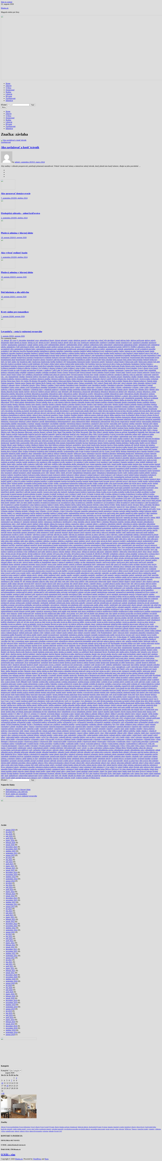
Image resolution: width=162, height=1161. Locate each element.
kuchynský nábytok (8, 490)
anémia (35, 345)
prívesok (99, 609)
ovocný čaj (97, 571)
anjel (46, 345)
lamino (156, 496)
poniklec (9, 594)
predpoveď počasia (8, 603)
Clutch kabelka (59, 385)
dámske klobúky (110, 389)
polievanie (129, 590)
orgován (73, 567)
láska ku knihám (39, 498)
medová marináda (23, 520)
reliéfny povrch (31, 628)
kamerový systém (70, 468)
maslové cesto (37, 517)
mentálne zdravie (84, 522)
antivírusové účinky (27, 347)
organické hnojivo (39, 567)
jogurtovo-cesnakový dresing (54, 466)
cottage (22, 387)
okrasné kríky (129, 560)
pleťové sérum (18, 586)
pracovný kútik (102, 599)
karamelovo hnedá (136, 468)
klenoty (52, 473)
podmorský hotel (106, 588)
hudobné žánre (131, 449)
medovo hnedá (52, 520)
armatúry (88, 347)
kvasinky (39, 494)
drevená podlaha (132, 411)
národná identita (20, 539)
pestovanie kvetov (95, 579)
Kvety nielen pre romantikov (15, 312)
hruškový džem (72, 449)
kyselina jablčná (142, 494)
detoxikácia (143, 396)
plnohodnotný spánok (43, 586)
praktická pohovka (144, 599)
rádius (3, 618)
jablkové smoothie (61, 458)
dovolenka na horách (21, 411)
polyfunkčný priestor (76, 592)
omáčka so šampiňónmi (42, 562)
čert (23, 375)
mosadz (132, 530)
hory (74, 447)
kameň (61, 468)
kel (123, 471)
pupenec (87, 616)
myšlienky (28, 535)
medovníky (42, 520)
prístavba (66, 609)
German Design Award (38, 439)
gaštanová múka (148, 434)
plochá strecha (79, 586)
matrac (152, 517)
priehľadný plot (115, 605)
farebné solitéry (94, 428)
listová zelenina (60, 507)
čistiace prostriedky (86, 383)
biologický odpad (112, 362)
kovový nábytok (116, 481)
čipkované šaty (77, 381)
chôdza (146, 377)
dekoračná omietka (8, 394)
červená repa (88, 375)
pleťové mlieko (6, 586)
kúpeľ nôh (111, 490)
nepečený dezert (36, 545)
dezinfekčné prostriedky (134, 398)
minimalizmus (115, 526)
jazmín (24, 462)
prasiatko (66, 601)
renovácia (40, 628)
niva (2, 549)
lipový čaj (31, 507)
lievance (136, 505)
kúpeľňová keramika (130, 490)
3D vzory (13, 340)
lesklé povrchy (19, 500)
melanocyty (18, 522)
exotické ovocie (22, 426)
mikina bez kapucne (57, 524)
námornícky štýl (128, 537)
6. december (21, 340)
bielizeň (146, 360)
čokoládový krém (7, 387)
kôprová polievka (129, 479)
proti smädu (62, 611)
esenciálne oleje (115, 424)
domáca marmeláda (129, 402)
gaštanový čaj (71, 436)
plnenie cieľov (29, 586)
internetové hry (107, 456)
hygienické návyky (97, 451)
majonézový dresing (111, 511)
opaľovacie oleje (122, 562)
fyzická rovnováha (117, 434)
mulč (124, 532)
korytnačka (71, 481)
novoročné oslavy (115, 549)
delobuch (20, 396)
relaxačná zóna (19, 628)
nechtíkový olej (45, 543)
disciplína (70, 400)
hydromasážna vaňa (71, 451)
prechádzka (132, 601)
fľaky (55, 432)
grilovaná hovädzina (152, 439)
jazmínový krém (82, 462)
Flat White (76, 432)
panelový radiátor (19, 575)
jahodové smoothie (122, 458)
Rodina (8, 92)
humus (154, 449)
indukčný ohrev (27, 453)
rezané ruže (15, 631)
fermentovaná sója (80, 430)
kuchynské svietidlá (138, 488)
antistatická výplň (13, 347)
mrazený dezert (67, 532)
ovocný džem (118, 571)
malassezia (26, 513)
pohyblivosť (42, 590)
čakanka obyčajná (87, 370)
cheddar (22, 377)
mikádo (46, 524)
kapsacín (112, 468)
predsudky (36, 603)
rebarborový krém (14, 622)
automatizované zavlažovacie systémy (91, 349)
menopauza (48, 522)
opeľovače (142, 562)
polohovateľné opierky (24, 592)
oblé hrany (100, 552)
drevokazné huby (85, 413)
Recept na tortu (56, 624)
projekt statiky (30, 611)
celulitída (23, 372)
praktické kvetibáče (14, 601)
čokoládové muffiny (99, 385)
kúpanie (99, 490)
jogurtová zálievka (36, 466)
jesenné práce (14, 466)
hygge (81, 451)
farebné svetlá (106, 428)
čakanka (77, 370)
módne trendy (6, 530)
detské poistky (73, 398)
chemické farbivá (31, 377)
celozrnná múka (13, 372)
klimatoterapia (111, 473)
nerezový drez (12, 547)
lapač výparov (22, 498)
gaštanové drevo (47, 436)
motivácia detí (140, 530)
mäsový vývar (70, 517)
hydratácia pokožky (56, 451)
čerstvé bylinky (109, 372)
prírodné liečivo (111, 607)
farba (102, 426)
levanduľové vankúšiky (84, 503)
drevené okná (155, 411)
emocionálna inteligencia (151, 421)
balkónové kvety (98, 351)
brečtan (143, 364)
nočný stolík (92, 549)
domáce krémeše (130, 404)
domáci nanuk (92, 409)
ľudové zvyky (87, 509)
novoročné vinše (129, 549)
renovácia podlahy (66, 628)
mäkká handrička (132, 511)
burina (144, 366)
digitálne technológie (44, 400)
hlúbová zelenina (58, 445)
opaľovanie (133, 562)
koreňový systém (46, 481)
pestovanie (69, 579)
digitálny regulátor (60, 400)
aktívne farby (125, 340)
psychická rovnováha (125, 613)
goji (107, 439)
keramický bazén (145, 471)
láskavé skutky (50, 498)
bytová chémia (106, 368)
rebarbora (133, 620)
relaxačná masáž (7, 628)
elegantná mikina (109, 419)
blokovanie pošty (131, 362)
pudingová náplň (64, 616)
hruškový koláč (84, 449)
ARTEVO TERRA (129, 347)
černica (59, 372)
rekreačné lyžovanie (114, 626)
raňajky (35, 620)
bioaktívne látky (26, 362)
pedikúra (118, 577)
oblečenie (108, 552)
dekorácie (104, 392)
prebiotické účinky (121, 601)
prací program (65, 599)
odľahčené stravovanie (139, 556)
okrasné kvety (139, 560)
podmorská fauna (80, 588)
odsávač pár (56, 558)
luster (139, 509)
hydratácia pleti (42, 451)
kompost (45, 477)
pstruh (114, 613)
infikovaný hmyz (80, 453)
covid (27, 387)
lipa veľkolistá (21, 507)
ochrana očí (16, 556)
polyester (64, 592)
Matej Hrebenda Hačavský (113, 517)
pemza (152, 577)
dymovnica (16, 417)
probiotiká (106, 609)
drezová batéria (121, 413)
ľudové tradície (76, 509)
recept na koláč (90, 622)
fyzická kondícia (103, 434)
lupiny (134, 509)
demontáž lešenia (31, 396)
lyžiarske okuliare (7, 511)
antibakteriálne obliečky (57, 345)
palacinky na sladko (109, 573)
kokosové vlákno (72, 475)
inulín (142, 456)
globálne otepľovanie (97, 439)
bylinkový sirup (74, 368)
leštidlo (58, 500)
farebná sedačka (53, 428)
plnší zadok (69, 586)
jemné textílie (116, 464)
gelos (135, 436)
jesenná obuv (137, 464)
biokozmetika (72, 362)
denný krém (76, 396)
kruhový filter (111, 485)
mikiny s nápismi (86, 524)
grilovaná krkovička (8, 441)
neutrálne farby (62, 547)
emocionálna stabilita (9, 424)
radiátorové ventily (152, 616)
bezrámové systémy (67, 360)
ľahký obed (76, 496)
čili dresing (33, 381)
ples (71, 584)
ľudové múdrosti (27, 509)
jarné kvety (97, 460)
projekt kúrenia (19, 611)
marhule (32, 515)
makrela (18, 513)
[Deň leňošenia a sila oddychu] (8, 288)
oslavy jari (5, 569)
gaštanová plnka (7, 436)
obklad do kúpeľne (89, 552)
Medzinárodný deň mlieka (106, 520)
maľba (32, 513)
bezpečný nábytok (53, 360)
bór (86, 364)
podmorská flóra (94, 588)
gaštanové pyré (59, 436)
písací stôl (53, 581)
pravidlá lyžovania (98, 601)
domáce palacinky (38, 407)
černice (65, 372)
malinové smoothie (43, 513)
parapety (111, 575)
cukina (83, 387)
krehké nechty (147, 483)
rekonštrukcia (60, 626)
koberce (4, 475)
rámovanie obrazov (25, 620)
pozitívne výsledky (43, 599)
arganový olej (80, 347)
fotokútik (141, 432)
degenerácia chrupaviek (81, 392)
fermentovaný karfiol (131, 430)
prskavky (14, 613)
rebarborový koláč (144, 620)
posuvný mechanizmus (100, 596)
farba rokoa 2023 (26, 428)
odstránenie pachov (88, 558)
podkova (21, 588)
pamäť (154, 573)
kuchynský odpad (22, 490)
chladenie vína (104, 377)
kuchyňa (4, 488)
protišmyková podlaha (142, 611)
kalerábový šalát (52, 468)
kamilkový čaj (83, 468)
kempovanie (134, 471)
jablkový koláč (95, 458)
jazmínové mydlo (58, 462)
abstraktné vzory (33, 340)
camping (111, 370)
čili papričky (42, 381)
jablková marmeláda (35, 458)
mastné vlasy (93, 517)
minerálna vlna (70, 526)
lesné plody (38, 500)
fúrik (95, 434)
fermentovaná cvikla (34, 430)
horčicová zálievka (19, 447)
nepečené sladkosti (23, 545)
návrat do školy (106, 541)
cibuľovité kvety (133, 379)
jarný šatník (137, 460)
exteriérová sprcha (49, 426)
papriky (69, 575)
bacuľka (23, 351)
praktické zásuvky (29, 601)
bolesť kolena (59, 364)
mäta (100, 517)
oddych (108, 556)
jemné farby (106, 464)
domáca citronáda (77, 402)
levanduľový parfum (12, 505)
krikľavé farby (85, 485)
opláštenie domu (7, 564)
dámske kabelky (98, 389)
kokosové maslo (47, 475)
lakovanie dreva (96, 496)
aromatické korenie (115, 347)
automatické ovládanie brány (25, 349)
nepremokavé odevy (114, 545)
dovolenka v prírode (51, 411)
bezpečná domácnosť (99, 357)
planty (109, 581)
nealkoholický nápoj (150, 541)
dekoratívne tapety (117, 394)
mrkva (98, 532)
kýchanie (90, 494)
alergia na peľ (33, 343)
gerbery (26, 439)
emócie (138, 421)
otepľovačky (56, 569)
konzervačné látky (85, 479)
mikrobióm (111, 524)
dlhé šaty (137, 400)
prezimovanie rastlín (90, 605)
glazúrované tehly (82, 439)
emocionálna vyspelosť (25, 424)
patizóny (60, 577)
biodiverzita (45, 362)
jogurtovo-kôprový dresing (97, 466)
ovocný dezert (107, 571)
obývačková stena (78, 554)
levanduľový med (141, 503)
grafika (120, 439)
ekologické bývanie (144, 417)
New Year (121, 547)
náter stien (24, 541)
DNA (12, 402)
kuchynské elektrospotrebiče (103, 488)
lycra (158, 509)
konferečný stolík (146, 477)
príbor (101, 605)
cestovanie (147, 375)
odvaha (121, 558)
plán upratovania (91, 581)
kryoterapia (151, 485)
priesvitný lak (148, 605)
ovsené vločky (25, 573)
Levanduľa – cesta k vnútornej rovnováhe (21, 331)
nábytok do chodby (61, 535)
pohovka (19, 590)
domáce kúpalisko (144, 404)
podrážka (149, 588)
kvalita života (130, 492)
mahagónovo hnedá (95, 511)
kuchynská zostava (85, 488)
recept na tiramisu (43, 624)
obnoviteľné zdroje (135, 552)
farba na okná (142, 426)
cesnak (96, 375)
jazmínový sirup (133, 462)
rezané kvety (5, 631)
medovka (34, 520)
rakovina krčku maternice (65, 618)
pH (24, 581)
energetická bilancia (74, 424)
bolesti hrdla (69, 364)
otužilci (69, 569)
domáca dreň (90, 402)
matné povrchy (144, 517)
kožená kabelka (154, 481)
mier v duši (16, 524)
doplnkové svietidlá (134, 409)
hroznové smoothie (40, 449)
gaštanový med (107, 436)
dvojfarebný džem (132, 415)
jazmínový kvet (94, 462)
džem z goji (45, 417)
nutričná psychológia (15, 552)
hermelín (78, 443)
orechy (154, 564)
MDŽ (14, 520)
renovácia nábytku (52, 628)
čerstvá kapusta (85, 372)
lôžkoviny (146, 507)
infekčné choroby (66, 453)
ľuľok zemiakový (107, 509)
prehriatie (52, 603)
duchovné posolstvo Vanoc (53, 415)
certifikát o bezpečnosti (33, 375)
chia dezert (43, 377)
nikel (158, 547)
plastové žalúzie (118, 581)
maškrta (29, 517)
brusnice (79, 366)
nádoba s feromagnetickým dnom (145, 535)
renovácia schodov (96, 628)
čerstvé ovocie (131, 372)
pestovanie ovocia (109, 579)
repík (112, 628)
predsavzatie (20, 603)
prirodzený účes (56, 609)
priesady (140, 605)
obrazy (149, 552)
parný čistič (147, 575)
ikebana (124, 451)
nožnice (4, 552)
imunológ (4, 453)
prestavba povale (143, 603)
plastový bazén (129, 581)
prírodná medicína (68, 607)
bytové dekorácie (118, 368)
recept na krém (102, 622)
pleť (132, 584)
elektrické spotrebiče (152, 419)
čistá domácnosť (90, 381)
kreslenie (70, 485)
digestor (23, 400)
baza (101, 353)
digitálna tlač (31, 400)
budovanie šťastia (118, 366)
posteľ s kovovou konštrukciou (45, 596)
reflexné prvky (144, 624)
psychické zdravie (16, 616)
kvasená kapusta (16, 494)
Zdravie (9, 86)
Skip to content (6, 2)
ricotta (63, 631)
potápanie (151, 596)
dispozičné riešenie (82, 400)
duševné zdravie (103, 415)
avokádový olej (6, 351)
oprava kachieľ (41, 564)
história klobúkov (122, 443)
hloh (50, 445)
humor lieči (147, 449)
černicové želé (74, 372)
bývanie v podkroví (44, 370)
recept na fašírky (78, 622)
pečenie (105, 577)
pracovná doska (77, 599)
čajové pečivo (68, 370)
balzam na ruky (130, 351)
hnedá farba (95, 445)
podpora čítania (139, 588)
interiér (19, 456)
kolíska (9, 477)
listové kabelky (72, 507)
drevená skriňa (144, 411)
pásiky (10, 577)
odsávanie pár (66, 558)
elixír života (115, 421)
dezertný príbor (96, 398)
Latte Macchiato (63, 498)
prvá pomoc (71, 613)
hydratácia (32, 451)
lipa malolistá (11, 507)
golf (110, 439)
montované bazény (98, 530)
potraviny (4, 599)
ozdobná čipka (46, 573)
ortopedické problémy (85, 567)
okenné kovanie (36, 560)
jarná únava (77, 460)
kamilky (92, 468)
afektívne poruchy (80, 340)
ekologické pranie (30, 419)
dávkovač (34, 392)
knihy (125, 473)
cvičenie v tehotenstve (123, 387)
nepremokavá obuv (65, 545)
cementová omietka (34, 372)
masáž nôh (139, 515)
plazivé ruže (51, 584)
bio (18, 362)
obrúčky (156, 552)
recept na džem (66, 622)
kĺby (47, 473)
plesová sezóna (114, 584)
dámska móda (86, 389)
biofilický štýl (61, 362)
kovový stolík (137, 481)
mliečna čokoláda (139, 526)
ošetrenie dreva (118, 567)
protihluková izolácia (94, 611)
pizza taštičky (80, 581)
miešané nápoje (26, 524)
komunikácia (79, 477)
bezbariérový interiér (8, 357)
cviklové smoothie (14, 389)
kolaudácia (144, 475)
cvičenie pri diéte (108, 387)
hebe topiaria (61, 443)
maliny (65, 513)
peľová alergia (132, 577)
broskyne (33, 366)
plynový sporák (129, 586)
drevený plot (45, 413)
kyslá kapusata (14, 496)
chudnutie (96, 379)
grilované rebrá (72, 441)
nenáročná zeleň (80, 543)
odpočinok (26, 558)
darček (21, 392)
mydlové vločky (18, 535)
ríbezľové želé (55, 631)
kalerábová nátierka (23, 468)
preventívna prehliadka (23, 605)
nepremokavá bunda (50, 545)
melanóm (26, 522)
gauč (130, 436)
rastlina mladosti (78, 620)
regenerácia (5, 626)
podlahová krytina (53, 588)
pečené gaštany (83, 577)
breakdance (135, 364)
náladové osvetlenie (113, 537)
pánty (58, 575)
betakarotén (34, 355)
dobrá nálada (19, 402)
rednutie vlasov (90, 624)
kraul (115, 483)
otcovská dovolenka (43, 569)
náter (116, 539)
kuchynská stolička (56, 488)
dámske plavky (122, 389)
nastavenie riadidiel (77, 539)
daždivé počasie (44, 392)
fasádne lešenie (134, 428)
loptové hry (121, 507)
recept (32, 622)
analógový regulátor (107, 343)
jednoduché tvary (83, 464)
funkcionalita (23, 434)
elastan (88, 419)
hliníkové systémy (24, 445)
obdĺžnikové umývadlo (36, 552)
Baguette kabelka (32, 351)
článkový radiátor (47, 385)
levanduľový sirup (27, 505)
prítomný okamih (76, 609)
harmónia (144, 441)
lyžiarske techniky (21, 511)
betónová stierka (66, 355)
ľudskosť (96, 509)
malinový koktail (56, 513)
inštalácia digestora (109, 453)
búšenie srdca (153, 366)
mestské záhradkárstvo (145, 522)
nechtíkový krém (33, 543)
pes (49, 579)
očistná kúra (87, 556)
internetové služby (120, 456)
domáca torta (30, 404)
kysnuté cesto (30, 496)
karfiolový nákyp (12, 471)
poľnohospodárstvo (8, 592)
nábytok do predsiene (77, 535)
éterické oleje (148, 424)
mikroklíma (151, 524)
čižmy (38, 385)
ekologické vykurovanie (47, 419)
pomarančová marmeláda (125, 592)
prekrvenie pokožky (78, 603)
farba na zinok (6, 428)
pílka (47, 581)
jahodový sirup (24, 460)
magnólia (84, 511)
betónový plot (89, 355)
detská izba (152, 396)
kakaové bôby (155, 466)
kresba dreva (62, 485)
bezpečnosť (125, 357)
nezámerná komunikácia (134, 547)
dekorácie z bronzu (135, 392)
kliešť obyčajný (67, 473)
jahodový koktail (11, 460)
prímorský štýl (11, 607)
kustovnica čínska (94, 492)
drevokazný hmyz (99, 413)
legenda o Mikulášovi (151, 498)
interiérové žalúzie (81, 456)
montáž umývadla (84, 530)
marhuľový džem (58, 515)
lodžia (80, 507)
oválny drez (144, 569)
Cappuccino (128, 370)
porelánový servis (104, 594)
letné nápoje (127, 500)
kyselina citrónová (112, 494)
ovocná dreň (17, 571)
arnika (94, 347)
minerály (91, 526)
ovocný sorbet (10, 573)
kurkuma (71, 492)
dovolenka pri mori (37, 411)
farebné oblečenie (81, 428)
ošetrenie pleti (130, 567)
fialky (145, 430)
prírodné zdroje (17, 609)
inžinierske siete (151, 456)
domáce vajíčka (152, 407)
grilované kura (35, 441)
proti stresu (82, 611)
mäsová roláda (59, 517)
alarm (12, 343)
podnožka (129, 588)
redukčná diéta (116, 624)
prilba (3, 607)
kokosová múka (34, 475)
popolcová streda (42, 594)
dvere (123, 415)
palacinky (98, 573)
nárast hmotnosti (7, 539)
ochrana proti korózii (42, 556)
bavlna (96, 353)
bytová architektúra (93, 368)
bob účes (4, 364)
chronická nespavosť (84, 379)
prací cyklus (55, 599)
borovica (99, 364)
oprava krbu (51, 564)
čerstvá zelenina (98, 372)
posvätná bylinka (115, 596)
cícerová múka (144, 379)
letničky (13, 503)
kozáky (145, 481)
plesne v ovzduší (102, 584)
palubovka (147, 573)
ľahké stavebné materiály (61, 496)
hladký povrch (145, 443)
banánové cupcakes (8, 353)
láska (30, 498)
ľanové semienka (10, 498)
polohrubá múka (54, 592)
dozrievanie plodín (82, 411)
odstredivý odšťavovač (104, 558)
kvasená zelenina (29, 494)
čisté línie (107, 381)
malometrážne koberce (77, 513)
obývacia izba (58, 554)
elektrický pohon (25, 421)
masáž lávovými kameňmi (125, 515)
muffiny (119, 532)
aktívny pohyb (150, 340)
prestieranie (154, 603)
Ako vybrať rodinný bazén (14, 252)
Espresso (125, 424)
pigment (28, 581)
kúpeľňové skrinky (8, 492)
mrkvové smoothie (108, 532)
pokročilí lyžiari (96, 590)
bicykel (94, 360)
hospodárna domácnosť (85, 447)
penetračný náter (29, 579)
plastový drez (141, 581)
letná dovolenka (68, 500)
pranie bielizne (41, 601)
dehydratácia (95, 392)
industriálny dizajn (40, 453)
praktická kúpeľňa (129, 599)
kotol (101, 481)
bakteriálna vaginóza (72, 351)
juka (119, 466)
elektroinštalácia (51, 421)
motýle (154, 530)
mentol (93, 522)
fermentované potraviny (114, 430)
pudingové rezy (77, 616)
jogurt (26, 466)
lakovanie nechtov (109, 496)
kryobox (133, 485)
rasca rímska (52, 620)
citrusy (17, 385)
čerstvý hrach (6, 375)
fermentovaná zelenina (96, 430)
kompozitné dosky (67, 477)
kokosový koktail (86, 475)
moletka (41, 530)
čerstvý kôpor (16, 375)
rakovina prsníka (120, 618)
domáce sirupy (88, 407)
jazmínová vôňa (45, 462)
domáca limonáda (114, 402)
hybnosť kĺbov (16, 451)
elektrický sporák (38, 421)
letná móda (78, 500)
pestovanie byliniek (80, 579)
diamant (4, 400)
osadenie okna (99, 567)
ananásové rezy (126, 343)
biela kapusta (118, 360)
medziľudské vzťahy (66, 520)
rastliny (99, 620)
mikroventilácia (31, 526)
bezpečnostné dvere (151, 357)
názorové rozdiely (119, 541)
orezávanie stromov (25, 567)
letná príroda (87, 500)
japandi (38, 460)
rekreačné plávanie (129, 626)
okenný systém (61, 560)
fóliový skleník (102, 432)
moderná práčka (118, 528)
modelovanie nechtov (87, 528)
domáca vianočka (42, 404)
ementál (133, 421)
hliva (46, 445)
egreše (95, 417)
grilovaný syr (102, 441)
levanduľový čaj (100, 503)
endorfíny (62, 424)
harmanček (136, 441)
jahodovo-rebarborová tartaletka (141, 458)
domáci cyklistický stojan (23, 409)
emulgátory (45, 424)
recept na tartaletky (29, 624)
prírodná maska (55, 607)
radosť (8, 618)
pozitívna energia (15, 599)
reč (22, 622)
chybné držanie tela (119, 379)
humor (140, 449)
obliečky (115, 552)
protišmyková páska (125, 611)
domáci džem (38, 409)
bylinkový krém (61, 368)
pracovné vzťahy (89, 599)
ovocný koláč (128, 571)
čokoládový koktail (145, 385)
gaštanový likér (95, 436)
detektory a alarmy (121, 396)
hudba (123, 449)
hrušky (92, 449)
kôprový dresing (143, 479)
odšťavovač (76, 558)
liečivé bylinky (109, 505)
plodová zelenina (92, 586)
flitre (91, 432)
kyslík (22, 496)
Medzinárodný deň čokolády (85, 520)
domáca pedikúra (143, 402)
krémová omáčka (33, 485)
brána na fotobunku (123, 364)
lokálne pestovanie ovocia (93, 507)
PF (21, 581)
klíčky (58, 473)
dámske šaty (133, 389)
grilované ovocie (60, 441)
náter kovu (132, 539)
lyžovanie (77, 511)
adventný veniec (67, 340)
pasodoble (28, 577)
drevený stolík (55, 413)
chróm (73, 379)
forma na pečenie (121, 432)
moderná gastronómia (103, 528)
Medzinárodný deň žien (144, 520)
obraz (145, 552)
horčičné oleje (6, 447)
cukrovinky (90, 387)
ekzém (82, 419)
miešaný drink (37, 524)
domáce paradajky (52, 407)
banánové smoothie (23, 353)
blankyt (122, 362)
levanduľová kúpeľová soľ (51, 503)
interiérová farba (29, 456)
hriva (25, 449)
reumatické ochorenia (148, 628)
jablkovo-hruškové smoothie (79, 458)
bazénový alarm (132, 353)
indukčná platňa (14, 453)
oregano (4, 567)
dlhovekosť (5, 402)
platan (14, 584)
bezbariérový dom (154, 355)
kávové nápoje (81, 471)
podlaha (43, 588)
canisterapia (119, 370)
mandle (122, 513)
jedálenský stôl (151, 462)
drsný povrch (155, 413)
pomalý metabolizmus (99, 592)
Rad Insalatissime (131, 616)
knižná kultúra (133, 473)
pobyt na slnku (150, 586)
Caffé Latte (56, 370)
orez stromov (12, 567)
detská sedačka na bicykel (21, 398)
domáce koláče (118, 404)
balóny (121, 351)
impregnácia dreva (134, 451)
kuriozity (64, 492)
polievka (137, 590)
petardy (150, 579)
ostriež (18, 569)
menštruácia (57, 522)
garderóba (128, 434)
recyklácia (72, 624)
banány (47, 353)
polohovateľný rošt (41, 592)
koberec (10, 475)
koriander (57, 481)
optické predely (62, 564)
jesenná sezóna (148, 464)
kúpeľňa (119, 490)
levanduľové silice (68, 503)
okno (96, 560)
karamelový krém (150, 468)
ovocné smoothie (74, 571)
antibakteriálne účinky (74, 345)
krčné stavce (136, 483)
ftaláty (3, 434)
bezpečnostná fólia (137, 357)
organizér (66, 567)
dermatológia (109, 396)
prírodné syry (137, 607)
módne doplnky (153, 528)
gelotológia (141, 436)
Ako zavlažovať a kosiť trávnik (20, 147)
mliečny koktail (30, 528)
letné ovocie (146, 500)
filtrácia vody (6, 432)
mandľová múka (131, 513)
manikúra (153, 513)
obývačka (67, 554)
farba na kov (132, 426)
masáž (113, 515)
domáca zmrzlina (68, 404)
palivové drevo (137, 573)
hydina (25, 451)
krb (130, 483)
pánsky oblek (43, 575)
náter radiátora (14, 541)
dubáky (29, 415)
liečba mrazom (87, 505)
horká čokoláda (37, 447)
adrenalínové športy (47, 340)
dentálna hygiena (88, 396)
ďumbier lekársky (77, 415)
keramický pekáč (25, 473)
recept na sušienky (15, 624)
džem (39, 417)
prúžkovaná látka (54, 613)
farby (45, 428)
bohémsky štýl (38, 364)
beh (151, 353)
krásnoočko (73, 483)
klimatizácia (101, 473)
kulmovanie (91, 490)
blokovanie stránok (146, 362)
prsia (8, 613)
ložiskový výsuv (136, 507)
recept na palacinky (129, 622)
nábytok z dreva (105, 535)
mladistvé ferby (126, 526)
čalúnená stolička (101, 370)
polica (123, 590)
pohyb (25, 590)
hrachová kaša (110, 447)
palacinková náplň (73, 573)
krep (55, 485)
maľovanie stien (113, 513)
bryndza (96, 366)
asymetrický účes (7, 349)
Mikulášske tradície (57, 526)
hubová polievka (114, 449)
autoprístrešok (129, 349)
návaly (88, 541)
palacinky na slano (124, 573)
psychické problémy (141, 613)
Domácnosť (10, 90)
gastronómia (123, 436)
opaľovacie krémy (109, 562)
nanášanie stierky (140, 537)
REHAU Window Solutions (43, 626)
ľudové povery (39, 509)
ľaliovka (120, 496)
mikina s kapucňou (72, 524)
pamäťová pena (7, 575)
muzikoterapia (6, 535)
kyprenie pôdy (99, 494)
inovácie (98, 453)
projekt (140, 609)
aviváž (137, 349)
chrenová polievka (58, 379)
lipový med (39, 507)
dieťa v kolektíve (13, 400)
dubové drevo (37, 415)
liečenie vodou (98, 505)
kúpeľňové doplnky (146, 490)
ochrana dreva (143, 554)
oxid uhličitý (36, 573)
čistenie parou (20, 383)
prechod (151, 601)
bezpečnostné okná (8, 360)
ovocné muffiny (62, 571)
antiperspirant (118, 345)
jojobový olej (113, 466)
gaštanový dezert (82, 436)
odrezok (48, 558)
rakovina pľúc (95, 618)
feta (140, 430)
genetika (149, 436)
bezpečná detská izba (83, 357)
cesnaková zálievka (121, 375)
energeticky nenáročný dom (92, 424)
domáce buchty (80, 404)
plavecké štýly (29, 584)
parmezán (138, 575)
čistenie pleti (30, 383)
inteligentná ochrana (142, 453)
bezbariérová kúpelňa (122, 355)
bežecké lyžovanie (59, 357)
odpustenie (34, 558)
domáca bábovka (64, 402)
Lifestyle (9, 94)
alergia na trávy (44, 343)
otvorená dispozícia (88, 569)
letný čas (19, 503)
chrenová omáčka (43, 379)
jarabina (57, 460)
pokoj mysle (68, 590)
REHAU (29, 626)
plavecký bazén (41, 584)
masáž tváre (148, 515)
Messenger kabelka (116, 522)
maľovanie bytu (100, 513)
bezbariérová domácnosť (104, 355)
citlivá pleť (117, 383)
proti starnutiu (72, 611)
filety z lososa (152, 430)
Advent (57, 340)
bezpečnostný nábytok (24, 360)
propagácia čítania (50, 611)
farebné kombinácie (67, 428)
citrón (135, 383)
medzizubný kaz (7, 522)
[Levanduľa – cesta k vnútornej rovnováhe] (8, 327)
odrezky (42, 558)
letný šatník (27, 503)
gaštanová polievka (21, 436)
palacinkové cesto (87, 573)
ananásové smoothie (140, 343)
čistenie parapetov (7, 383)
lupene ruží (127, 509)
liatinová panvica (40, 505)
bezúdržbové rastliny (83, 360)
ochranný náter (55, 556)
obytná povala (10, 554)
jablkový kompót (108, 458)
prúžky (63, 613)
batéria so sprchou (87, 353)
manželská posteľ (22, 515)
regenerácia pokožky (17, 626)
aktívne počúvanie (137, 340)
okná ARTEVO (73, 560)
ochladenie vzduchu (117, 554)
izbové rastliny (16, 458)
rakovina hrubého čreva (20, 618)
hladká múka (134, 443)
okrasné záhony (7, 562)
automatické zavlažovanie (66, 349)
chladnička (127, 377)
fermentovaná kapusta (50, 430)
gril (142, 439)
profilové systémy (131, 609)
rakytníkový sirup (10, 620)
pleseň (75, 584)
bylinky (83, 368)
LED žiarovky (137, 498)
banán (152, 351)
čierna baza (11, 381)
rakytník (130, 618)
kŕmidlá (94, 485)
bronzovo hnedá (24, 366)
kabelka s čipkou (138, 466)
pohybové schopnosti (55, 590)
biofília (53, 362)
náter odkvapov (152, 539)
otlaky (63, 569)
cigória (26, 381)
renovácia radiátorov (81, 628)
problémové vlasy (117, 609)
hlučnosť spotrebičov (73, 445)
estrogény (138, 424)
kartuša (56, 471)
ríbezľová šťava (44, 631)
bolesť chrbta (49, 364)
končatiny (135, 477)
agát (88, 340)
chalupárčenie (13, 377)
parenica (117, 575)
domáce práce (77, 407)
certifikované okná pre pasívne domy (57, 375)
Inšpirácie (9, 101)
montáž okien (72, 530)
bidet (99, 360)
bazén (112, 353)
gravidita (137, 439)
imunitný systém (153, 451)
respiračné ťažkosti (121, 628)
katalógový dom (65, 471)
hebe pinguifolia (49, 443)
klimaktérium (78, 473)
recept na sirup (142, 622)
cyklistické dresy (37, 389)
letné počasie (156, 500)
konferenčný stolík (8, 479)
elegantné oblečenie (123, 419)
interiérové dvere (54, 456)
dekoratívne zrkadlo (131, 394)
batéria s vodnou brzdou (71, 353)
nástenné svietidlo (107, 539)
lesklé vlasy (29, 500)
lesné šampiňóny (49, 500)
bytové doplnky (131, 368)
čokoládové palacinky (115, 385)
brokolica (13, 366)
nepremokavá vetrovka (81, 545)
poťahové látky (141, 596)
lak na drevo (85, 496)
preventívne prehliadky (41, 605)
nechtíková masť (20, 543)
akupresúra (5, 343)
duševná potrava (90, 415)
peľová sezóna (143, 577)
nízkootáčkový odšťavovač (32, 549)
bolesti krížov (80, 364)
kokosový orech (122, 475)
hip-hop (85, 443)
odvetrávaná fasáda (131, 558)
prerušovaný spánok (119, 603)
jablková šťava (48, 458)
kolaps (136, 475)
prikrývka (157, 605)
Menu (4, 107)
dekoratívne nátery (56, 394)
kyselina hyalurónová (127, 494)
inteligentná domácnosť (125, 453)
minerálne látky (82, 526)
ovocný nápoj (139, 571)
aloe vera (77, 343)
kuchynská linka (28, 488)
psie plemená (100, 613)
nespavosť (34, 547)
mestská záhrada (130, 522)
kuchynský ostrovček (56, 490)
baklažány (60, 351)
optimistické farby (89, 564)
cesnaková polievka (106, 375)
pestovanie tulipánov (123, 579)
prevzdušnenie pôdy (75, 605)
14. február (5, 340)
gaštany (116, 436)
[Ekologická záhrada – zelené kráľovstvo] (8, 209)
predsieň (28, 603)
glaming (72, 439)
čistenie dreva (128, 381)
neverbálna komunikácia (77, 547)
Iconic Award (110, 451)
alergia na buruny (20, 343)
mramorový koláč (47, 532)
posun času (87, 596)
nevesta (90, 547)
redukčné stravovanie (130, 624)
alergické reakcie (57, 343)
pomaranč (111, 592)
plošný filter (103, 586)
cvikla (146, 387)
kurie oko (56, 492)
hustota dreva (6, 451)
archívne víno (69, 347)
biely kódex (12, 362)
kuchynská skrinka (42, 488)
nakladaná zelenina (99, 537)
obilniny (68, 552)
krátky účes (108, 483)
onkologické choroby (94, 562)
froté (158, 432)
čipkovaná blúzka (65, 381)
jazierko (19, 462)
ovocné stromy (86, 571)
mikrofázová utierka (130, 524)
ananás (117, 343)
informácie (91, 453)
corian (16, 387)
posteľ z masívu (63, 596)
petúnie (17, 581)
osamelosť (109, 567)
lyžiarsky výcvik (46, 511)
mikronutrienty (6, 526)
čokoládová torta (72, 385)
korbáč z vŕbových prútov (16, 481)
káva (73, 471)
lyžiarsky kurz (34, 511)
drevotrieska (111, 413)
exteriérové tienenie (77, 426)
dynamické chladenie (28, 417)
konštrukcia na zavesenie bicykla (33, 479)
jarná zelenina (87, 460)
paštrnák (49, 577)
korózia (64, 481)
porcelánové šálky (75, 594)
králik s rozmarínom (61, 483)
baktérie (83, 351)
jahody (32, 460)
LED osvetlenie (117, 498)
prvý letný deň (81, 613)
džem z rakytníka (56, 417)
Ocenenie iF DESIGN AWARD (97, 554)
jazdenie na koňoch (8, 462)
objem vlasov (76, 552)
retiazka (132, 628)
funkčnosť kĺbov (86, 434)
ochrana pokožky (27, 556)
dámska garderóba (73, 389)
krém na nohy (10, 485)
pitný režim (70, 581)
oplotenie (17, 564)
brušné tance (70, 366)
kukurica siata (81, 490)
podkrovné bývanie (32, 588)
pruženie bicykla (41, 613)
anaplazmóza (12, 345)
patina (54, 577)
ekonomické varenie (63, 419)
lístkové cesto (49, 507)
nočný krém (82, 549)
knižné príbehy (144, 473)
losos (127, 507)
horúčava (69, 447)
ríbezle (34, 631)
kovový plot (127, 481)
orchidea (136, 564)
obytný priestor (46, 554)
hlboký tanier (12, 445)
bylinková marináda (8, 368)
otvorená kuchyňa (102, 569)
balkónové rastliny (112, 351)
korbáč (3, 481)
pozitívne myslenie (29, 599)
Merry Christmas (102, 522)
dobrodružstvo (30, 402)
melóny (41, 522)
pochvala (4, 588)
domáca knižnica (101, 402)
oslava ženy (153, 567)
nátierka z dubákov (35, 541)
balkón (89, 351)
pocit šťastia (12, 588)
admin (17, 162)
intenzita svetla (11, 456)
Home (8, 83)
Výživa (8, 88)
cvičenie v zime (138, 387)
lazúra (94, 498)
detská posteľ (6, 398)
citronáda (140, 383)
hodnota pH (128, 445)
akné (93, 340)
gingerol (56, 439)
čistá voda (100, 381)
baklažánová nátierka (48, 351)
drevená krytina (120, 411)
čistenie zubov (73, 383)
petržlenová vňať (7, 581)
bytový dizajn (143, 368)
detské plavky (62, 398)
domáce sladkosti (101, 407)
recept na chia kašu (53, 622)
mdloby (9, 520)
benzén (14, 355)
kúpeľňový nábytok (23, 492)
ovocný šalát (149, 571)
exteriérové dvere (62, 426)
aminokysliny (94, 343)
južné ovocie (126, 466)
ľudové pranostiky (53, 509)
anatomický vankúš (25, 345)
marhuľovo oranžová (44, 515)
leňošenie (9, 500)
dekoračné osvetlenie (23, 394)
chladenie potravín (91, 377)
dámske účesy (143, 389)
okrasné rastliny (151, 560)
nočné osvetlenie (49, 549)
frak (146, 432)
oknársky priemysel (86, 560)
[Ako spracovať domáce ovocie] (8, 189)
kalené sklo (5, 468)
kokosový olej (110, 475)
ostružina (24, 569)
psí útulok (91, 613)
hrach (102, 447)
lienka (118, 505)
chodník (140, 377)
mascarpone (5, 517)
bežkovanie (70, 357)
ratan (104, 620)
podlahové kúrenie (67, 588)
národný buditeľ (32, 539)
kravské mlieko (123, 483)
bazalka (106, 353)
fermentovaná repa (66, 430)
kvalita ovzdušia (118, 492)
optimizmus (100, 564)
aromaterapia (102, 347)
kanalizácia (99, 468)
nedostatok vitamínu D (60, 543)
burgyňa (139, 366)
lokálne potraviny (109, 507)
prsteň (20, 613)
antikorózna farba (96, 345)
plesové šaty (125, 584)
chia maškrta (59, 377)
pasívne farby (19, 577)
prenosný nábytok (93, 603)
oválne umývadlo (132, 569)
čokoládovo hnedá (131, 385)
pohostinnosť (10, 590)
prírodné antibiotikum (84, 607)
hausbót (13, 443)
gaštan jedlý (136, 434)
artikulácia (141, 347)
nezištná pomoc (150, 547)
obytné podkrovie (34, 554)
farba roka (16, 428)
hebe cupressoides (23, 443)
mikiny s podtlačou (100, 524)
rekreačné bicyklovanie (97, 626)
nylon (25, 552)
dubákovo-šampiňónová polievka (13, 415)
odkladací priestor (118, 556)
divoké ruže (93, 400)
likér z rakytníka (146, 505)
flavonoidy (85, 432)
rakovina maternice (82, 618)
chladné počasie (116, 377)
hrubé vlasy (61, 449)
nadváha (12, 537)
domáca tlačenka (18, 404)
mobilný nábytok (56, 528)
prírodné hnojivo (98, 607)
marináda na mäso (79, 515)
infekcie (57, 453)
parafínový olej (101, 575)
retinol (137, 628)
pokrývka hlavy (109, 590)
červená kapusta (77, 375)
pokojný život (78, 590)
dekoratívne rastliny (70, 394)
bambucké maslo (143, 351)
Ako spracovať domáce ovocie (15, 193)
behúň (9, 355)
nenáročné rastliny (93, 543)
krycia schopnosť (123, 485)
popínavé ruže (30, 594)
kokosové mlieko (59, 475)
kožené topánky (18, 483)
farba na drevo (110, 426)
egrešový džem (104, 417)
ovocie (9, 571)
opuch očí (117, 564)
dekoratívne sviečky (86, 394)
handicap (128, 441)
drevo (63, 413)
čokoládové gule (85, 385)
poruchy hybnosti (135, 594)
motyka (149, 530)
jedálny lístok (6, 464)
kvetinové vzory (63, 494)
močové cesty (68, 528)
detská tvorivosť (37, 398)
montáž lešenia (60, 530)
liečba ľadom (76, 505)
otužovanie (76, 569)
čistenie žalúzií (61, 383)
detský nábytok (85, 398)
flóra (94, 432)
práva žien (74, 601)
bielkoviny (153, 360)
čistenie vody (51, 383)
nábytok (50, 535)
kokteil (131, 475)
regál (152, 624)
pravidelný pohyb (84, 601)
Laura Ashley (74, 498)
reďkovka (80, 624)
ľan (2, 498)
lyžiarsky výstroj (58, 511)
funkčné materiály (48, 434)
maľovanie (90, 513)
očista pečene (78, 556)
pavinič (74, 577)
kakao (147, 466)
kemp (127, 471)
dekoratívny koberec (147, 394)
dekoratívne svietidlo (102, 394)
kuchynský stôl (70, 490)
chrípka (68, 379)
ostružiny (31, 569)
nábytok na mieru (91, 535)
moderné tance (141, 528)
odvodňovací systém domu (149, 558)
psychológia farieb (51, 616)
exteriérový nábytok (92, 426)
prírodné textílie (148, 607)
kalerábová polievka (38, 468)
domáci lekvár (59, 409)
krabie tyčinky (48, 483)
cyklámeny (26, 389)
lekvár (3, 500)
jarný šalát (129, 460)
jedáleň (142, 462)
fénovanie (22, 430)
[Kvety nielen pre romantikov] (8, 307)
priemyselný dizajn (129, 605)
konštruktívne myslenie (55, 479)
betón (58, 355)
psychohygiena (28, 616)
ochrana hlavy (154, 554)
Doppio (145, 409)
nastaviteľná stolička (92, 539)
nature (76, 541)
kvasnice (46, 494)
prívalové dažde (89, 609)
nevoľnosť (97, 547)
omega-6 (61, 562)
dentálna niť (99, 396)
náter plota (5, 541)
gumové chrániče (114, 441)
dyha (9, 417)
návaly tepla (95, 541)
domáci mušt (81, 409)
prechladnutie (142, 601)
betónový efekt (78, 355)
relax (156, 626)
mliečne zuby (19, 528)
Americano (85, 343)
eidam (112, 417)
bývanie (4, 370)
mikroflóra (142, 524)
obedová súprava (52, 552)
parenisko (124, 575)
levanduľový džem (113, 503)
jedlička (55, 464)
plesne (80, 584)
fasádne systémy (147, 428)
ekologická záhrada (129, 417)
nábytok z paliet (117, 535)
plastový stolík (6, 584)
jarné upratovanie (118, 460)
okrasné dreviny (117, 560)
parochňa (155, 575)
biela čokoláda (107, 360)
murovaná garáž (141, 532)
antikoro (86, 345)
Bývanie (9, 96)
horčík (28, 447)
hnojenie (103, 445)
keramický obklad (11, 473)
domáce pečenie (66, 407)
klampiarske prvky (39, 473)
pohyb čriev (32, 590)
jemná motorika (96, 464)
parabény (76, 575)
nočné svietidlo (72, 549)
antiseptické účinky (131, 345)
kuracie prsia (48, 492)
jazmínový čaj (70, 462)
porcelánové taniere (90, 594)
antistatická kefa (145, 345)
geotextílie (19, 439)
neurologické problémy (47, 547)
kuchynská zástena (71, 488)
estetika (132, 424)
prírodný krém (28, 609)
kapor (106, 468)
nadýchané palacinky (24, 537)
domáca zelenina (55, 404)
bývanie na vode (13, 370)
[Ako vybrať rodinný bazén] (8, 248)
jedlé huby (48, 464)
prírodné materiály (124, 607)
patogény (67, 577)
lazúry (99, 498)
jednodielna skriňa (69, 464)
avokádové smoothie (147, 349)
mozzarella (17, 532)
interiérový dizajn (94, 456)
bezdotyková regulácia (25, 357)
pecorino (111, 577)
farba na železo (153, 426)
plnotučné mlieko (58, 586)
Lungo (120, 509)
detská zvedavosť (50, 398)
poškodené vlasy (21, 596)
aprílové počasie (57, 347)
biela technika (137, 360)
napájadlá (150, 537)
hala (122, 441)
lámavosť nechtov (140, 496)
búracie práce (130, 366)
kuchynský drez (152, 488)
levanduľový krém (128, 503)
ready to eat (124, 620)
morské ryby (110, 530)
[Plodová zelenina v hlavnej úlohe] (8, 228)
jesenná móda (127, 464)
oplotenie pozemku (28, 564)
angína (41, 345)
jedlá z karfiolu (17, 464)
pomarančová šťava (142, 592)
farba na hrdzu (121, 426)
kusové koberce (81, 492)
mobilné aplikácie (43, 528)
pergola (39, 579)
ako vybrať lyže (101, 340)
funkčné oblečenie (62, 434)
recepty (65, 624)
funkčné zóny (75, 434)
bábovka (16, 351)
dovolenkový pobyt (67, 411)
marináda (68, 515)
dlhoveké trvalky (147, 400)
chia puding (68, 377)
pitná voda (61, 581)
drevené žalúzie (21, 413)
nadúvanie (5, 537)
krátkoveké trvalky (86, 483)
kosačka (79, 481)
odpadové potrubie (14, 558)
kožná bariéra (37, 483)
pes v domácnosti (57, 579)
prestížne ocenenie (8, 605)
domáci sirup (102, 409)
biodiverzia (36, 362)
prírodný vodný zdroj (42, 609)
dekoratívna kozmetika (40, 394)
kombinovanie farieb (20, 477)
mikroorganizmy (18, 526)
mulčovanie (130, 532)
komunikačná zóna (92, 477)
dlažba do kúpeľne (126, 400)
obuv (3, 554)
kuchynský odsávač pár (38, 490)
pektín (124, 577)
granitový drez (128, 439)
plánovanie (102, 581)
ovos (18, 573)
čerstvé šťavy (155, 372)
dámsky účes (154, 389)
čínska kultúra (52, 381)
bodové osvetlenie (15, 364)
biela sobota (127, 360)
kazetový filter (116, 471)
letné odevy (137, 500)
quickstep (104, 616)
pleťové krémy (151, 584)
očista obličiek (67, 556)
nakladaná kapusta (84, 537)
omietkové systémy (72, 562)
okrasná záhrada (105, 560)
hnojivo (110, 445)
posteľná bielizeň (75, 596)
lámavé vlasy (128, 496)
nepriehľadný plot (128, 545)
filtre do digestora (17, 432)
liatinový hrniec (53, 505)
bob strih (156, 362)
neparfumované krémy (109, 543)
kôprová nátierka (103, 479)
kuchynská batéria (14, 488)
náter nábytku (141, 539)
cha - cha (4, 377)
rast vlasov (67, 620)
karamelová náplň (122, 468)
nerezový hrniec (24, 547)
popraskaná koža (55, 594)
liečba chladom (65, 505)
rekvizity (151, 626)
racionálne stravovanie (116, 616)
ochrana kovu (6, 556)
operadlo (150, 562)
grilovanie (93, 441)
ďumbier (67, 415)
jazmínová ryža (33, 462)
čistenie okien (152, 381)
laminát (150, 496)
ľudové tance (65, 509)
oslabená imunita (142, 567)
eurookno (12, 426)
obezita (61, 552)
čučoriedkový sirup (55, 387)
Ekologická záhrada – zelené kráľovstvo (20, 213)
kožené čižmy (6, 483)
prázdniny (109, 601)
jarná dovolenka (67, 460)
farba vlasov (38, 428)
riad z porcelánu (26, 631)
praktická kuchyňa (115, 599)
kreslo (77, 485)
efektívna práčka (70, 417)
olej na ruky (17, 562)
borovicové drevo (109, 364)
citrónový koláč (150, 383)
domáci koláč (48, 409)
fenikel (15, 430)
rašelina (60, 620)
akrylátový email (113, 340)
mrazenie (57, 532)
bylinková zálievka (23, 368)
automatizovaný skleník (114, 349)
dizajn (100, 400)
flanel (60, 432)
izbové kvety (6, 458)
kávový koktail (105, 471)
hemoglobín (70, 443)
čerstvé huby (120, 372)
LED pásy (127, 498)
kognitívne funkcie (21, 475)
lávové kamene (85, 498)
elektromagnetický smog (66, 421)
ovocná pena (40, 571)
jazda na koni (152, 460)
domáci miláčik (70, 409)
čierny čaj (19, 381)
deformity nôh (67, 392)
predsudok (44, 603)
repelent (106, 628)
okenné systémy (49, 560)
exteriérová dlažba (35, 426)
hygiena (87, 451)
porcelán (65, 594)
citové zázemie (126, 383)
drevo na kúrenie (72, 413)
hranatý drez (132, 447)
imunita (144, 451)
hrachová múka (121, 447)
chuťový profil (105, 379)
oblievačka (123, 552)
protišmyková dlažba (110, 611)
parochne (4, 577)
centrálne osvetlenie (49, 372)
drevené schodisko (8, 413)
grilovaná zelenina (23, 441)
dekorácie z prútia (149, 392)
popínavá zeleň (18, 594)
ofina (3, 560)
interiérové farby (67, 456)
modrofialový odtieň (29, 530)
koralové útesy (155, 479)
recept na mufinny (115, 622)
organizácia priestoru (54, 567)
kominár (32, 477)
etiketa (155, 424)
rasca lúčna (43, 620)
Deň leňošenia (43, 396)
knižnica (154, 473)
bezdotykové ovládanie (42, 357)
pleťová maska (139, 584)
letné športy (5, 503)
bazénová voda (120, 353)
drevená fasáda (108, 411)
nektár (71, 543)
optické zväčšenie (75, 564)
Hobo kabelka (118, 445)
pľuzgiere (111, 586)
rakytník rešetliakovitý (142, 618)
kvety (84, 494)
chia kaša (50, 377)
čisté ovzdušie (117, 381)
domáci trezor (113, 409)
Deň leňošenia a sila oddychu (15, 292)
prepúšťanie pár (106, 603)
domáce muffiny (13, 407)
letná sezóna (97, 500)
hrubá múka (52, 449)
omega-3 (54, 562)
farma (126, 428)
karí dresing (24, 471)
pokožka (87, 590)
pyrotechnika (95, 616)
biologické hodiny (84, 362)
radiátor (142, 616)
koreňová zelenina (33, 481)
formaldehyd (132, 432)
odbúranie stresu (99, 556)
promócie (39, 611)
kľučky (120, 473)
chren (158, 377)
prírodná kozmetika (42, 607)
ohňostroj (8, 560)
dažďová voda (56, 392)
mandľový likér (144, 513)
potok (157, 596)
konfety (18, 479)
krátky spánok (98, 483)
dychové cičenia (146, 415)
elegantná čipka (97, 419)
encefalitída (54, 424)
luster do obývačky (149, 509)
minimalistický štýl (102, 526)
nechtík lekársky (7, 543)
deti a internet (134, 396)
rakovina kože (50, 618)
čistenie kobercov (139, 381)
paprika (63, 575)
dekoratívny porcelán (9, 396)
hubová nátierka (102, 449)
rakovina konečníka (36, 618)
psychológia (39, 616)
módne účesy (17, 530)
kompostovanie (54, 477)
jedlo (60, 464)
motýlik (4, 532)
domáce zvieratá (7, 409)
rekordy (85, 626)
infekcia (50, 453)
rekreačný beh (142, 626)
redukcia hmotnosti (103, 624)
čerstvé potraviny (143, 372)
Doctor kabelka (41, 402)
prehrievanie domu (63, 603)
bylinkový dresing (48, 368)
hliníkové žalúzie (37, 445)
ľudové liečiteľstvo (14, 509)
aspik (153, 347)
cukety (77, 387)
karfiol (3, 471)
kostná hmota (94, 481)
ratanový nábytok (113, 620)
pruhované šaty (28, 613)
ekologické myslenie (16, 419)
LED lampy (106, 498)
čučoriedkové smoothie (38, 387)
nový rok (154, 549)
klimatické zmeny (90, 473)
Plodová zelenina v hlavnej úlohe (17, 233)
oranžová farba (127, 564)
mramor (24, 532)
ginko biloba (64, 439)
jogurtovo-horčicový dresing (76, 466)
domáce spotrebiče (115, 407)
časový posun (138, 370)
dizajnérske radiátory (111, 400)
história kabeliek (109, 443)
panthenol (52, 575)
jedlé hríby (39, 464)
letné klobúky (107, 500)
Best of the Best (24, 355)
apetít (37, 347)
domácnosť (122, 409)
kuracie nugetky (37, 492)
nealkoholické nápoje (134, 541)
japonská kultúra (48, 460)
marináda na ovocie (94, 515)
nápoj (157, 537)
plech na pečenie (63, 584)
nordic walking (103, 549)
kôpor (95, 479)
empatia (38, 424)
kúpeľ (104, 490)
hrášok (147, 447)
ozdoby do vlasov (59, 573)
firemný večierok (46, 432)
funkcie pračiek (12, 434)
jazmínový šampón (120, 462)
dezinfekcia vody (118, 398)
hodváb (136, 445)
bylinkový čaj (36, 368)
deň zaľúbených (66, 396)
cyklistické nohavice (51, 389)
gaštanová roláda (34, 436)
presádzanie (132, 603)
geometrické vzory (8, 439)
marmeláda (106, 515)
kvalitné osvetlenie (142, 492)
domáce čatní (92, 404)
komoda (38, 477)
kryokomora (141, 485)
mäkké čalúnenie (145, 511)
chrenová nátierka (7, 379)
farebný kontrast (117, 428)
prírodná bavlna (28, 607)
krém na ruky (21, 485)
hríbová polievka (16, 449)
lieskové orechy (127, 505)
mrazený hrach (79, 532)
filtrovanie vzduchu (32, 432)
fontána (111, 432)
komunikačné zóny (107, 477)
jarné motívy (106, 460)
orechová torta (145, 564)
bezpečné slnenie (114, 357)
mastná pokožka (82, 517)
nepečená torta (141, 543)
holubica (152, 445)
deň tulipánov (54, 396)
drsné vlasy (145, 413)
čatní (146, 370)
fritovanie (152, 432)
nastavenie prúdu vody (61, 539)
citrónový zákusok (8, 385)
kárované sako (47, 471)
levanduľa (36, 503)
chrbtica (152, 377)
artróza (147, 347)
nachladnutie (128, 535)
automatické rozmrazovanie (46, 349)
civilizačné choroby (28, 385)
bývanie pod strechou (28, 370)
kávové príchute (93, 471)
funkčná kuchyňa (34, 434)
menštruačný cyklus (69, 522)
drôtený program (134, 413)
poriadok (114, 594)
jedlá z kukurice (29, 464)
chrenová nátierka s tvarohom (26, 379)
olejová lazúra (28, 562)
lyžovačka (69, 511)
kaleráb (12, 468)
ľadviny (39, 496)
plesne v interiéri (89, 584)
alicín (71, 343)
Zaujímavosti (10, 98)
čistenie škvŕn (40, 383)
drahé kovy (93, 411)
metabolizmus (6, 524)
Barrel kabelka (55, 353)
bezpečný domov (39, 360)
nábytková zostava (40, 535)
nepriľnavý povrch (143, 545)
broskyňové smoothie (46, 366)
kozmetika (28, 483)
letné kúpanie (118, 500)
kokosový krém (99, 475)
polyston (87, 592)
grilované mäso (47, 441)
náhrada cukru (63, 537)
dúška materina (115, 415)
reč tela (26, 622)
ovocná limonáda (28, 571)
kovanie (106, 481)
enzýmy (106, 424)
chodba (134, 377)
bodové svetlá (27, 364)
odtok (116, 558)
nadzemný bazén (51, 537)
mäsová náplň (48, 517)
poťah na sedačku (128, 596)
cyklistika (62, 389)
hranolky (140, 447)
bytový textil (153, 368)
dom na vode (53, 402)
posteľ (30, 596)
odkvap (128, 556)
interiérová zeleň (42, 456)
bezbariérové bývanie (139, 355)
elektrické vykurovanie (9, 421)
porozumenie (123, 594)
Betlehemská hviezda (47, 355)
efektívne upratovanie (84, 417)
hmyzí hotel (86, 445)
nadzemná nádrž (38, 537)
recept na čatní (40, 622)
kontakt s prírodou (71, 479)
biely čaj (4, 362)
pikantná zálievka (38, 581)
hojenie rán (144, 445)
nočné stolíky (61, 549)
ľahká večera (47, 496)
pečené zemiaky (95, 577)
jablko (24, 458)
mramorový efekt (34, 532)
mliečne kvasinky (152, 526)
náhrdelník (73, 537)
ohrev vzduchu (18, 560)
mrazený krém (90, 532)
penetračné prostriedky (14, 579)
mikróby (119, 524)
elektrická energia (138, 419)
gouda (114, 439)
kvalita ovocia (106, 492)
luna (116, 509)
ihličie (118, 451)
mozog (9, 532)
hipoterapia (93, 443)
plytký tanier (140, 586)
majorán (122, 511)
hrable (97, 447)
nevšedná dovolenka (109, 547)
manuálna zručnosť (8, 515)
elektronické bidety (83, 421)
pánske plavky (32, 575)
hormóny (61, 447)
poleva (117, 590)
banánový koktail (37, 353)
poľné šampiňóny (147, 590)
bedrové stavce (144, 353)
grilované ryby (83, 441)
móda (76, 528)
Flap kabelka (67, 432)
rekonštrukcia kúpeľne (73, 626)
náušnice (82, 541)
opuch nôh (109, 564)
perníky (45, 579)
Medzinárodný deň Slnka (125, 520)
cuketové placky (69, 387)
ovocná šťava (50, 571)
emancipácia (124, 421)
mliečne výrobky (7, 528)
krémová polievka (46, 485)
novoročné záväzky (143, 549)
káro (30, 471)
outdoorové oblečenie (118, 569)
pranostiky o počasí (55, 601)
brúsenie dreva (59, 366)
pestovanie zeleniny (139, 579)
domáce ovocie (25, 407)
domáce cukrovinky (104, 404)
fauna (155, 428)
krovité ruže (101, 485)
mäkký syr (11, 513)
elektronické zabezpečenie (100, 421)
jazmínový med (106, 462)
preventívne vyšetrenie (58, 605)
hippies (100, 443)
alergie (66, 343)
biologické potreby (98, 362)
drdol (100, 411)
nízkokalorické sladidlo (13, 549)
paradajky (91, 575)
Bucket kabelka (105, 366)
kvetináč (53, 494)
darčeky (27, 392)
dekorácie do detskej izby (118, 392)
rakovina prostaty (107, 618)
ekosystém (76, 419)
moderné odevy (130, 528)
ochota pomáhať (131, 554)
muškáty (151, 532)
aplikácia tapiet (45, 347)
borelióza (91, 364)
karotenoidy (37, 471)
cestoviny (155, 375)
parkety (131, 575)
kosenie (85, 481)
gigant (49, 439)
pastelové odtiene (38, 577)
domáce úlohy (140, 407)
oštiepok (12, 569)
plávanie (20, 584)
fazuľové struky (7, 430)
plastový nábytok (152, 581)
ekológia (118, 417)
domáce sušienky (128, 407)
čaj (62, 370)
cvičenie (98, 387)
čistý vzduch (98, 383)
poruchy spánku (148, 594)
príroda (19, 607)
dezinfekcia (107, 398)
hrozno (30, 449)
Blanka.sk (4, 8)
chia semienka (79, 377)
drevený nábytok (33, 413)
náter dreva (123, 539)
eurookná (4, 426)
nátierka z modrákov (65, 541)
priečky (106, 605)
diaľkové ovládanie (151, 398)
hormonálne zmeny (51, 447)
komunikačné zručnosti (123, 477)
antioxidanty (108, 345)
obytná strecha (21, 554)
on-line (83, 562)
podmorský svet (119, 588)
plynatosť (119, 586)
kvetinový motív (75, 494)
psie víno (108, 613)
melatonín (33, 522)
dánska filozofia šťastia (9, 392)
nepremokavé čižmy (98, 545)
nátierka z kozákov (50, 541)
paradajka (84, 575)
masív (12, 517)
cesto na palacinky (136, 375)
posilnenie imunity (8, 596)
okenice (27, 560)
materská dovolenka (130, 517)
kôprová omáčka (116, 479)
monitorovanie (49, 530)
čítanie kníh (108, 383)
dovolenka (9, 411)
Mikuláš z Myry (43, 526)
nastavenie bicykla (45, 539)
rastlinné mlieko (90, 620)
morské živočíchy (122, 530)
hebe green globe (36, 443)
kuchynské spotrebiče (122, 488)
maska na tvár (20, 517)
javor (144, 460)
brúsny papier (87, 366)
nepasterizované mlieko (127, 543)
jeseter (21, 466)
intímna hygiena (134, 456)
